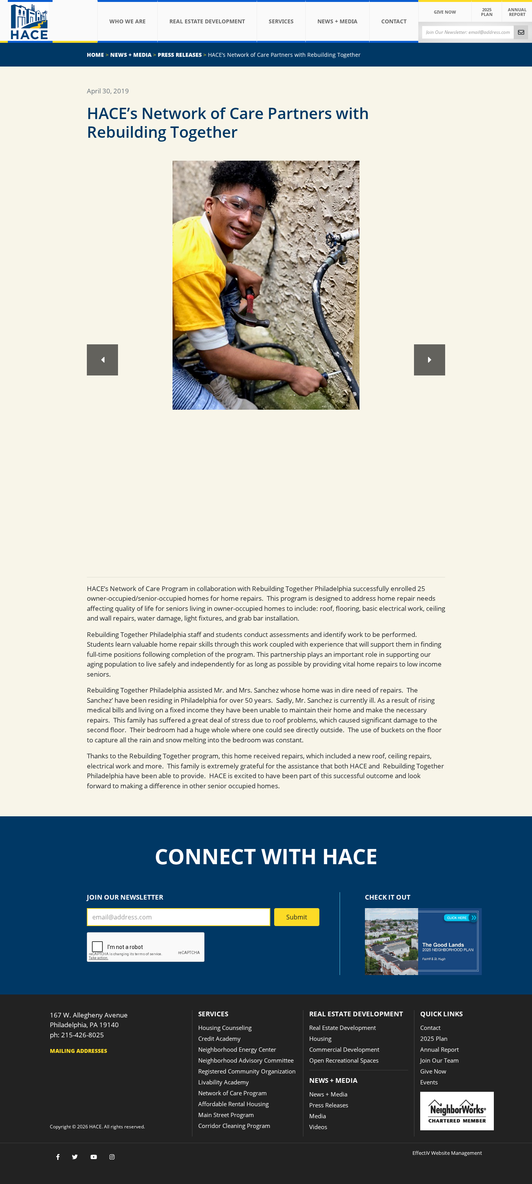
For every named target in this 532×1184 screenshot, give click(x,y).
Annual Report (517, 12)
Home (95, 54)
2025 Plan (487, 12)
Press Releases (180, 54)
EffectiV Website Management (447, 1152)
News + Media (130, 54)
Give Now (445, 12)
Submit (296, 917)
